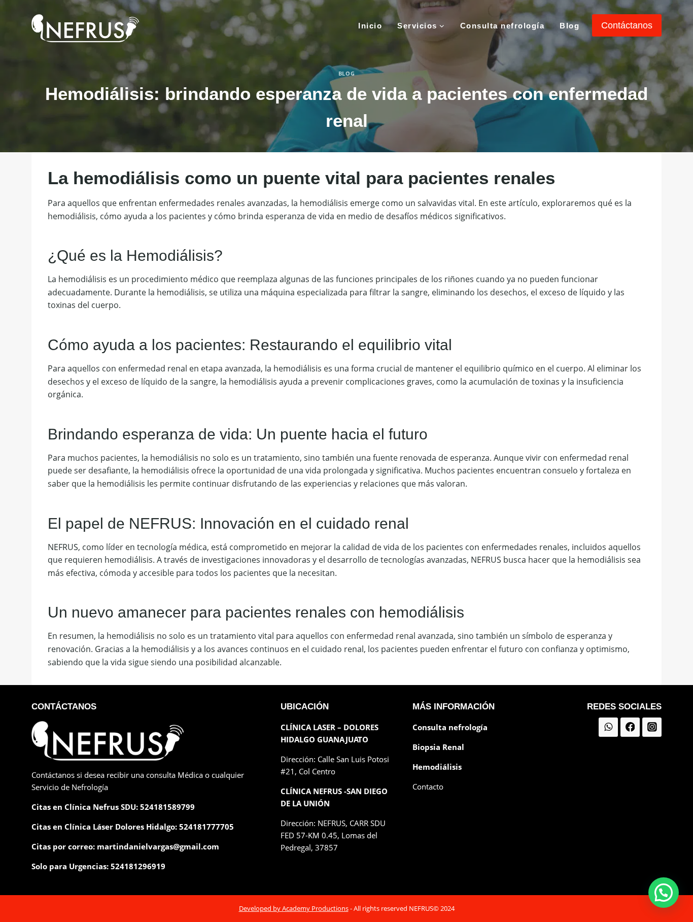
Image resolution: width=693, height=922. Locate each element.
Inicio (370, 25)
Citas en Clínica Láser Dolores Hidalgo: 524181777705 (132, 827)
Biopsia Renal (438, 747)
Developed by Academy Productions (294, 908)
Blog (569, 25)
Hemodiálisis (437, 767)
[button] (663, 892)
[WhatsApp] (608, 727)
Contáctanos (626, 25)
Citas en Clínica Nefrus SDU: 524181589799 (113, 807)
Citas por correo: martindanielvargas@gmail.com (125, 846)
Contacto (427, 786)
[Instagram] (652, 727)
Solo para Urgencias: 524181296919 (98, 866)
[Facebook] (630, 727)
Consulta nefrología (502, 25)
